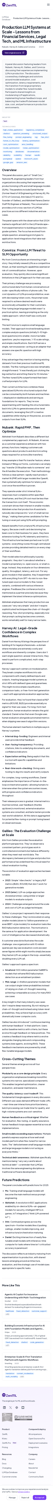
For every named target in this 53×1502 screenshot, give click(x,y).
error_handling (27, 144)
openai (18, 159)
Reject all (25, 1497)
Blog (4, 1459)
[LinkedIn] (4, 1407)
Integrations (34, 1447)
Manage (12, 1497)
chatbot (6, 134)
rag (36, 137)
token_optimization (31, 148)
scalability (18, 155)
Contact (32, 1472)
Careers (32, 1459)
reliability (6, 155)
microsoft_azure (31, 159)
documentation (33, 152)
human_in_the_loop (11, 141)
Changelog (6, 1468)
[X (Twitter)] (10, 1407)
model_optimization (11, 148)
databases (20, 152)
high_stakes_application (13, 130)
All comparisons (35, 1434)
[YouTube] (23, 1407)
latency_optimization (31, 141)
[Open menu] (48, 4)
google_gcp (8, 162)
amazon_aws (22, 162)
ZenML (5, 1434)
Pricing (5, 1447)
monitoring (7, 152)
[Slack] (16, 1407)
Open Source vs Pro (37, 1438)
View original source (13, 53)
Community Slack (36, 1476)
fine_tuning (7, 137)
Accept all (39, 1497)
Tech (5, 121)
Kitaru (4, 1438)
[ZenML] (9, 4)
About (31, 1463)
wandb (37, 155)
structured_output (40, 134)
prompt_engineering (23, 137)
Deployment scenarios (38, 1443)
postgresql (7, 159)
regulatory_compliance (35, 130)
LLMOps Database (6, 18)
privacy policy (24, 1492)
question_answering (21, 134)
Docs (4, 1463)
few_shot (45, 137)
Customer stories (9, 1476)
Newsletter (33, 1468)
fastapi (28, 155)
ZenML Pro (9, 1443)
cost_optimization (10, 144)
